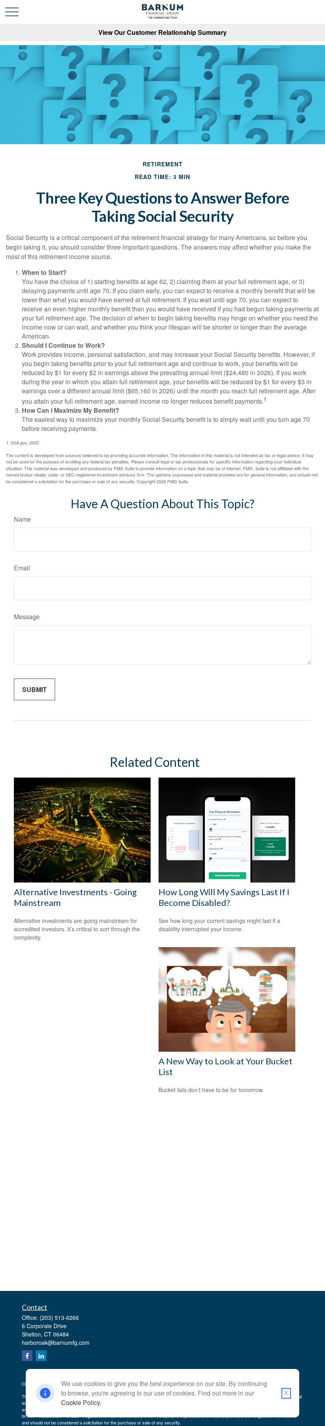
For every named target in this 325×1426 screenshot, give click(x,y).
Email (22, 567)
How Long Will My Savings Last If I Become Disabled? (224, 897)
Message (27, 616)
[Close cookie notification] (286, 1393)
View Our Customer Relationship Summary (162, 32)
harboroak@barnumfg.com (56, 1342)
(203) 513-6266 (59, 1317)
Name (22, 519)
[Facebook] (27, 1355)
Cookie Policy (80, 1402)
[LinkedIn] (41, 1355)
